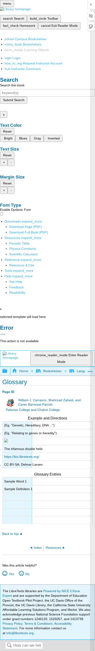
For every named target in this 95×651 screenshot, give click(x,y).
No (27, 574)
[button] (16, 287)
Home (23, 371)
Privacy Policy (12, 623)
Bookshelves (52, 371)
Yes (11, 574)
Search (9, 645)
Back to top (10, 534)
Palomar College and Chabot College (33, 410)
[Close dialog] (3, 334)
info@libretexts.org (19, 633)
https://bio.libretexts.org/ (21, 456)
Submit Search (13, 100)
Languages (85, 371)
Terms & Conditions (38, 623)
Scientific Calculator (23, 254)
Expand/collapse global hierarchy (7, 371)
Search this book (12, 85)
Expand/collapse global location (90, 370)
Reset (7, 131)
